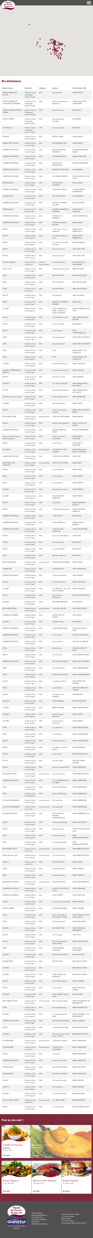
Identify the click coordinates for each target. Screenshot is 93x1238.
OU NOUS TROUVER (39, 1220)
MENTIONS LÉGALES (39, 1224)
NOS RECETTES (37, 1217)
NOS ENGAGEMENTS (39, 1215)
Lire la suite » (7, 1155)
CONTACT (35, 1222)
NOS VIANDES (37, 1213)
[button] (40, 39)
